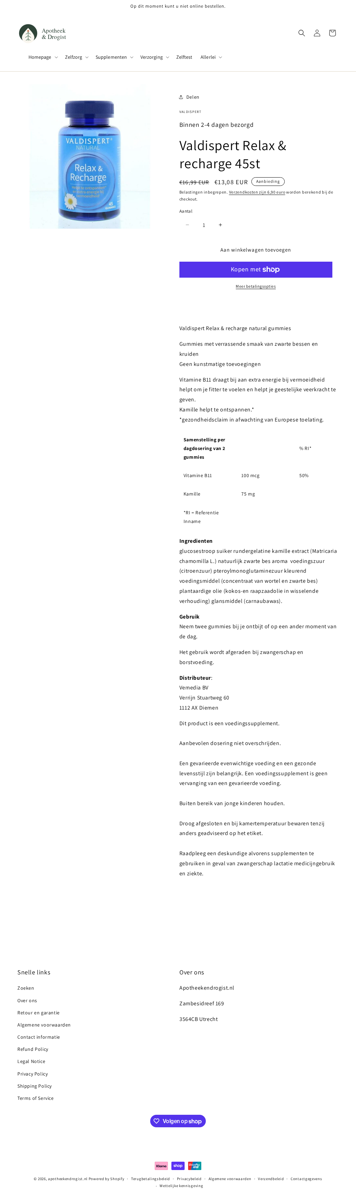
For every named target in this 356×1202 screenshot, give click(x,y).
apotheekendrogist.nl (68, 1178)
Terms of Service (35, 1098)
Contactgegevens (306, 1178)
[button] (42, 57)
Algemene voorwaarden (44, 1025)
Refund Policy (32, 1049)
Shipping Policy (34, 1086)
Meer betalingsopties (256, 286)
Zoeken (25, 988)
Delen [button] (193, 97)
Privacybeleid (189, 1178)
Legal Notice (31, 1061)
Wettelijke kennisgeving (181, 1185)
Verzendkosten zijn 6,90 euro (257, 192)
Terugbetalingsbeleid (150, 1178)
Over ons (27, 1000)
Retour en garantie (38, 1012)
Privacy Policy (32, 1074)
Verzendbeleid (271, 1178)
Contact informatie (38, 1037)
